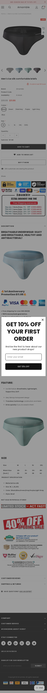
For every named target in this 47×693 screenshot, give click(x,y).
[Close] (43, 320)
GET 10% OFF (23, 366)
